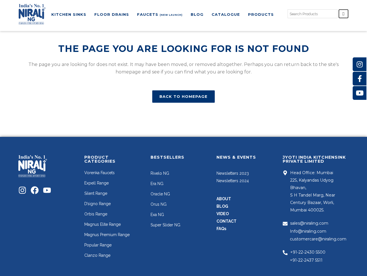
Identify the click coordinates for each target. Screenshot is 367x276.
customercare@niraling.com (318, 239)
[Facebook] (35, 190)
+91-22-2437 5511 (306, 260)
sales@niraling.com (309, 223)
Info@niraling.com (308, 231)
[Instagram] (22, 190)
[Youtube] (47, 190)
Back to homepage (183, 96)
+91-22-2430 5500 (307, 252)
